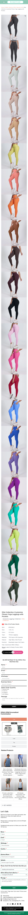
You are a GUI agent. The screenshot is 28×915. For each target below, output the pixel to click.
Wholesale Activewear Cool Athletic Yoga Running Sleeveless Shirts (20, 796)
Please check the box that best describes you (13, 866)
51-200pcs (5, 692)
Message (4, 696)
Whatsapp (4, 676)
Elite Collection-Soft (18, 7)
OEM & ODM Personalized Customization (9, 713)
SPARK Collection (9, 7)
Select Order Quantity (8, 687)
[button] (4, 2)
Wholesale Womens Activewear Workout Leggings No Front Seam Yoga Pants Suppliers (20, 772)
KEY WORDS (7, 805)
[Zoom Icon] (25, 16)
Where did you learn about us (9, 872)
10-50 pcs (4, 691)
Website (3, 860)
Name (3, 665)
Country (3, 849)
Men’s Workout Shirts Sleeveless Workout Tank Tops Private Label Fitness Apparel (7, 772)
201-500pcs (5, 694)
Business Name (6, 682)
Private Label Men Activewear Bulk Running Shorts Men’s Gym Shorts (7, 795)
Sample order (5, 689)
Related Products (7, 750)
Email (3, 670)
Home (2, 7)
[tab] (14, 719)
